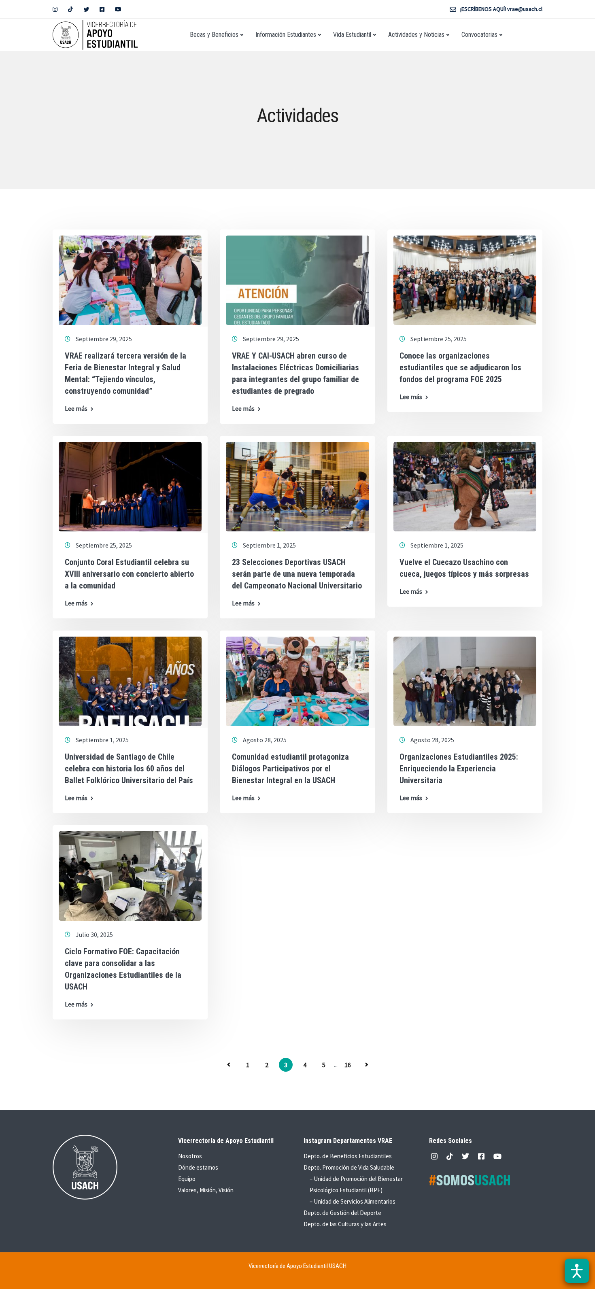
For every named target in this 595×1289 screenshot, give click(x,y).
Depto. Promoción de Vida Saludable (349, 1167)
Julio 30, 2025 (94, 934)
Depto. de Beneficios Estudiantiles (348, 1156)
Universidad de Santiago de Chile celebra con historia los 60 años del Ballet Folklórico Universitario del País (129, 768)
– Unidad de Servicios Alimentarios (352, 1201)
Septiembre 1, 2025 (269, 545)
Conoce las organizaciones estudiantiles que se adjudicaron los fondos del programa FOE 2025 (460, 367)
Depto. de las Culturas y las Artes (345, 1224)
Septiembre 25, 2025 (438, 339)
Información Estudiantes (285, 34)
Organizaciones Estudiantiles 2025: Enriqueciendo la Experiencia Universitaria (459, 768)
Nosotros (190, 1156)
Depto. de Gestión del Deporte (342, 1213)
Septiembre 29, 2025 (104, 339)
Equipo (187, 1179)
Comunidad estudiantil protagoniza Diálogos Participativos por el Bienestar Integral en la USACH (290, 768)
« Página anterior (229, 1065)
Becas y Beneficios (214, 34)
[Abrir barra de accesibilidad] (577, 1271)
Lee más (76, 408)
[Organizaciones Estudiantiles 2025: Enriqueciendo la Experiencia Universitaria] (464, 677)
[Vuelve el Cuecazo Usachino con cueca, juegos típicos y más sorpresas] (464, 483)
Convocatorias (479, 34)
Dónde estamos (198, 1167)
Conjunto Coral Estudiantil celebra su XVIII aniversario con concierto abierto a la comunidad (129, 573)
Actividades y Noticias (416, 34)
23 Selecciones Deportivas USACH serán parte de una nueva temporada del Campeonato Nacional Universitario (297, 573)
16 (347, 1065)
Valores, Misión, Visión (206, 1190)
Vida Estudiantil (352, 34)
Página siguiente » (367, 1065)
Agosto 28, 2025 (265, 740)
